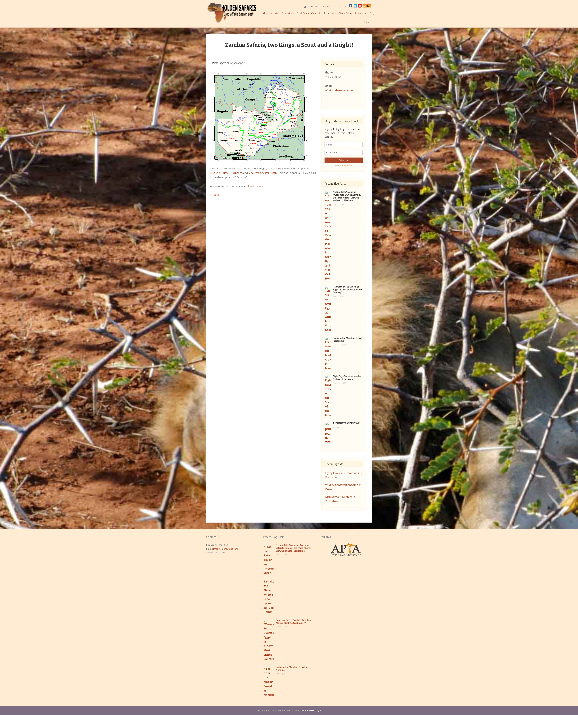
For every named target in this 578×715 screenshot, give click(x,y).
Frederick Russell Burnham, (226, 173)
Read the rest (256, 186)
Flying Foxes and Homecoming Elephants (343, 475)
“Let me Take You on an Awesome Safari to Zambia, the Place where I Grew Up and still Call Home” (293, 548)
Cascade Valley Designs (311, 710)
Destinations (288, 13)
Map (277, 13)
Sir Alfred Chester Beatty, (263, 173)
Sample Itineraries (327, 13)
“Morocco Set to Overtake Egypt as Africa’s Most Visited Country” (348, 289)
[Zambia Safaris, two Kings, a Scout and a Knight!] (259, 117)
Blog (372, 13)
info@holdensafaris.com (318, 6)
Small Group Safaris (306, 13)
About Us (267, 13)
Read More (216, 195)
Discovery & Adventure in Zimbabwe (340, 499)
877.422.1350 (341, 6)
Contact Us (369, 22)
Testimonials (361, 13)
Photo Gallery (345, 13)
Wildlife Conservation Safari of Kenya (343, 487)
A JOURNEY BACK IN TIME (346, 423)
